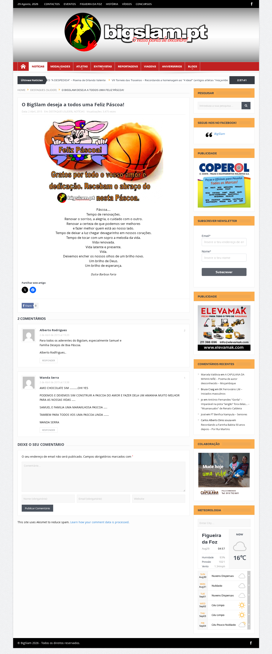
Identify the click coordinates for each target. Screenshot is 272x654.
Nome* (206, 251)
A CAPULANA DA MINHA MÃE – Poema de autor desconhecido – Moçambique (222, 379)
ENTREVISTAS (103, 66)
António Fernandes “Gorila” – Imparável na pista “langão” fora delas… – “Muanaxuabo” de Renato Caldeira (225, 404)
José (203, 414)
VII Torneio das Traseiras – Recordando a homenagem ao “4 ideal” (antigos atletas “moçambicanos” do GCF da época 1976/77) (171, 80)
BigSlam (219, 134)
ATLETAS (82, 66)
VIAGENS (150, 66)
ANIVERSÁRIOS (172, 66)
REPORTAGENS (128, 66)
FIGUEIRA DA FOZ (91, 4)
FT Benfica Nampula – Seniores (229, 414)
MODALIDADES (60, 66)
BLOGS (192, 66)
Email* (206, 236)
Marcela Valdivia (210, 374)
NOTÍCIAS (38, 66)
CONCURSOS (144, 4)
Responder (48, 360)
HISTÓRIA (112, 4)
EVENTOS (70, 4)
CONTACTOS (52, 4)
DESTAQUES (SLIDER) (61, 111)
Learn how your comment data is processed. (99, 522)
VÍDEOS (127, 4)
